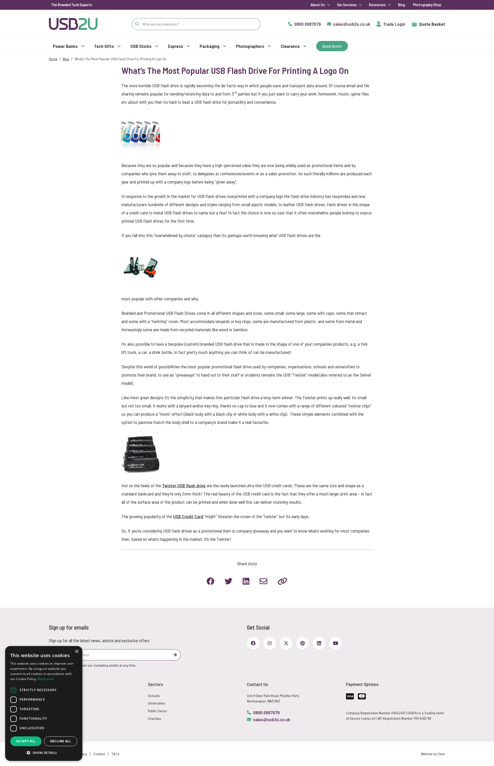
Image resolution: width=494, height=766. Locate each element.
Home (53, 59)
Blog (401, 5)
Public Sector (157, 711)
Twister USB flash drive (184, 485)
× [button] (76, 652)
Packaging (209, 46)
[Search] (137, 24)
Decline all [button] (60, 741)
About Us (318, 5)
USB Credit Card (188, 516)
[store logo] (73, 24)
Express (175, 46)
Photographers (250, 46)
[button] (43, 753)
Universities (156, 703)
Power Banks (65, 46)
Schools (154, 695)
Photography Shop (427, 5)
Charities (154, 718)
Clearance (290, 46)
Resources (377, 5)
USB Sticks (141, 46)
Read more (46, 679)
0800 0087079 (266, 712)
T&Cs (115, 754)
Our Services (347, 5)
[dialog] (43, 703)
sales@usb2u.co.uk (271, 719)
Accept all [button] (26, 741)
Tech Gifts (104, 46)
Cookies (99, 754)
